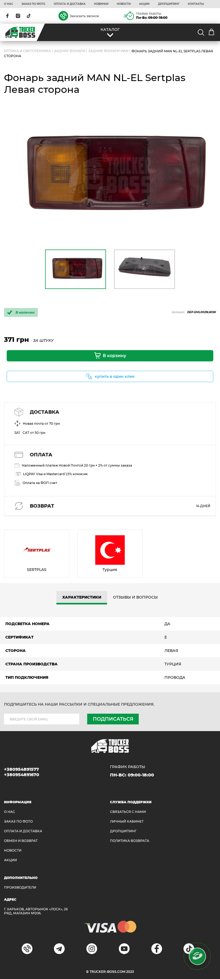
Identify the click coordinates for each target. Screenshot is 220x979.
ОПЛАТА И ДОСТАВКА (70, 4)
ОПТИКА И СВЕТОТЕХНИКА (27, 51)
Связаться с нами (128, 812)
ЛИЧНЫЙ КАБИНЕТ (127, 821)
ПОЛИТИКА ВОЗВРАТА (129, 841)
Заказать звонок (84, 16)
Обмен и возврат (21, 841)
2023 (130, 972)
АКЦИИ (144, 4)
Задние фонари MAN (108, 51)
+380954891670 (21, 774)
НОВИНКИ (101, 4)
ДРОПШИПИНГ (168, 4)
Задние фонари (69, 51)
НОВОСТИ (124, 4)
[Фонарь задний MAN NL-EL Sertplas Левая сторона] (110, 175)
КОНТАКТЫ (196, 4)
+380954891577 (21, 769)
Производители (20, 887)
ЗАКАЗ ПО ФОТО (33, 4)
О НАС (8, 4)
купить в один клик (115, 376)
